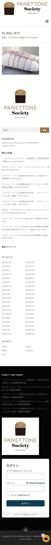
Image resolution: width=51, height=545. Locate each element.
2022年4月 (30, 302)
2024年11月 (6, 274)
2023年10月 (30, 286)
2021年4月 (30, 322)
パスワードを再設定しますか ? (25, 514)
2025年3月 (30, 266)
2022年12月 (30, 294)
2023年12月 (30, 282)
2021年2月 (30, 326)
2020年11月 (6, 334)
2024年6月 (30, 278)
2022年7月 (30, 298)
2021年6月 (30, 318)
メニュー (47, 21)
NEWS (4, 350)
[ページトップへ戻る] (25, 530)
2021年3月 (6, 326)
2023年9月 (6, 290)
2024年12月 (30, 270)
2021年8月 (6, 318)
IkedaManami (32, 37)
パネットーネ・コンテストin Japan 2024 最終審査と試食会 (25, 235)
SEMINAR (29, 350)
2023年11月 (6, 286)
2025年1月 (6, 270)
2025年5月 (6, 266)
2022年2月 (6, 306)
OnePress (37, 536)
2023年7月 (30, 290)
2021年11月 (30, 310)
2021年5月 (6, 322)
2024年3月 (6, 282)
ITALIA (28, 346)
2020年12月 (30, 330)
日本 (3, 354)
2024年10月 (30, 274)
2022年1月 (30, 306)
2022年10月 (6, 298)
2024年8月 (6, 278)
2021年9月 (30, 314)
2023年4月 (6, 294)
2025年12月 (6, 262)
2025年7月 (30, 262)
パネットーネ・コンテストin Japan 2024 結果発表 (22, 218)
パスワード (10, 483)
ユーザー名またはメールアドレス (19, 471)
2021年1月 (6, 330)
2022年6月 (6, 302)
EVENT (4, 346)
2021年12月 (6, 310)
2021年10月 (6, 314)
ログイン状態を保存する (20, 495)
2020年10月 (30, 334)
